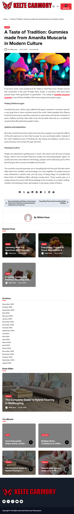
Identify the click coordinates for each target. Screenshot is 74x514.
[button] (70, 393)
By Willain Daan (12, 49)
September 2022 (8, 360)
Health (7, 27)
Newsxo (27, 510)
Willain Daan (43, 217)
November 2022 (8, 354)
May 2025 (5, 313)
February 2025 (7, 316)
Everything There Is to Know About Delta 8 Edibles (52, 250)
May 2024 (6, 336)
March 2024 (6, 342)
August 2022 (6, 363)
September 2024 (8, 331)
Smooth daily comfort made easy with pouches (51, 470)
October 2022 (7, 357)
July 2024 (5, 334)
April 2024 (6, 339)
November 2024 (8, 325)
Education (45, 435)
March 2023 (6, 348)
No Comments (34, 49)
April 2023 (6, 345)
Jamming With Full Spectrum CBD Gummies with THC (18, 250)
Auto (7, 435)
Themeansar (36, 510)
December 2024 (8, 322)
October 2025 (7, 307)
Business (8, 462)
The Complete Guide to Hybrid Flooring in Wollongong (16, 470)
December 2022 (8, 351)
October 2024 (7, 328)
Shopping (26, 396)
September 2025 (8, 310)
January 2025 (7, 319)
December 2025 (8, 304)
